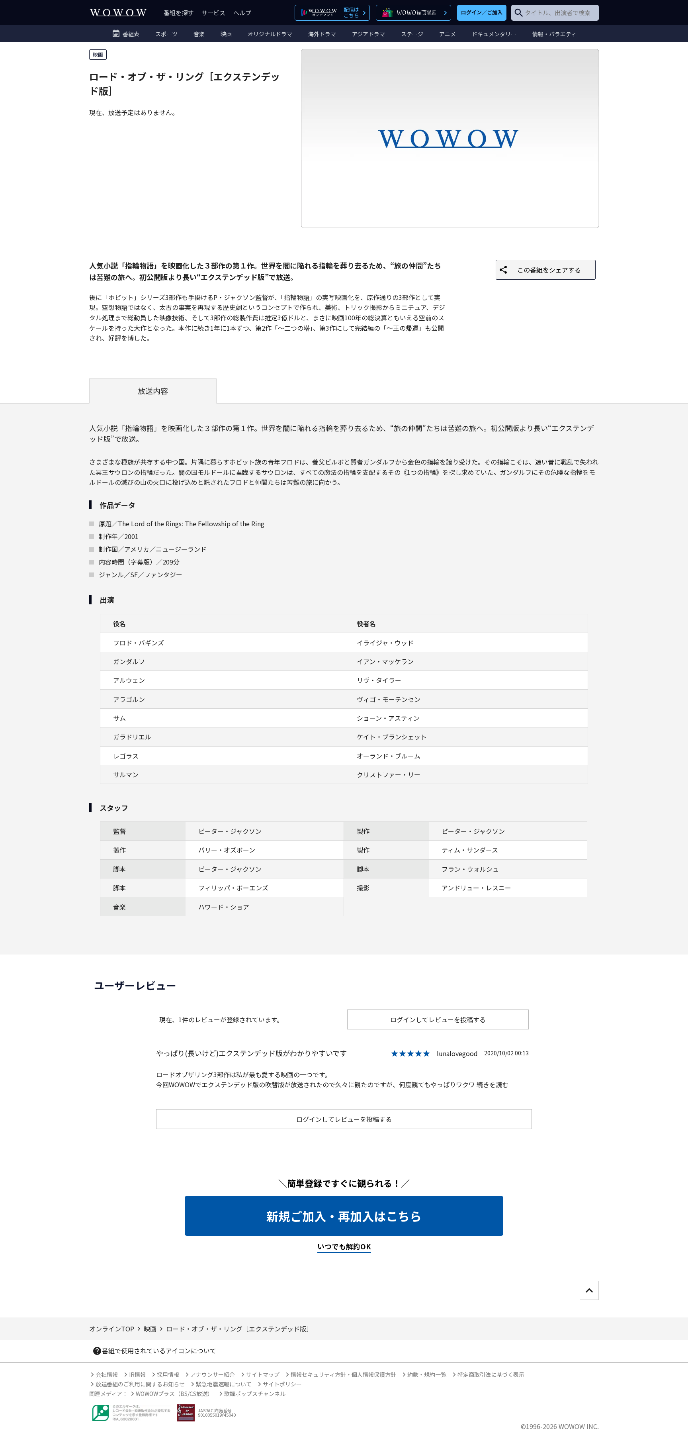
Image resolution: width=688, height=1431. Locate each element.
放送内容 (153, 390)
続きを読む (492, 1084)
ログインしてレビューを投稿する (438, 1019)
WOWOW (118, 12)
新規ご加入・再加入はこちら (344, 1216)
